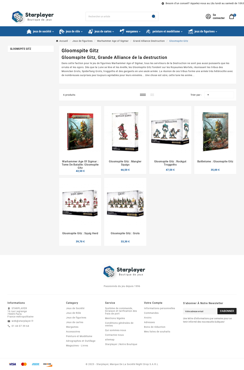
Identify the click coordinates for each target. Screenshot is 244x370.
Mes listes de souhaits (157, 331)
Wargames (72, 327)
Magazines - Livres (77, 345)
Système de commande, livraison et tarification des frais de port (121, 311)
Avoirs (148, 317)
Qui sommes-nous (115, 330)
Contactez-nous (114, 335)
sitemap (110, 339)
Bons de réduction (154, 327)
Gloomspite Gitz (20, 48)
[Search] (154, 16)
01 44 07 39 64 (20, 326)
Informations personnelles (159, 308)
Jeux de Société (75, 308)
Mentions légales (115, 318)
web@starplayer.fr (23, 321)
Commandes (151, 313)
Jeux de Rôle (73, 313)
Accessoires (73, 331)
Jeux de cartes (74, 322)
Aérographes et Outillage (80, 341)
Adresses (149, 322)
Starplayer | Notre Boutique (121, 344)
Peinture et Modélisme (79, 336)
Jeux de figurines (76, 317)
